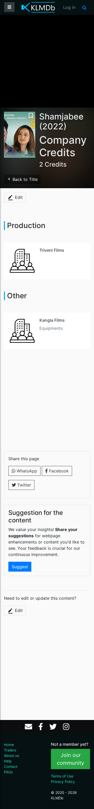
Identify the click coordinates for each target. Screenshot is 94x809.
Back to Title (24, 179)
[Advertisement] (47, 61)
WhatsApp (26, 470)
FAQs (8, 772)
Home (9, 744)
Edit (18, 197)
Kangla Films (52, 320)
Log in (69, 7)
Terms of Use (62, 776)
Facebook (58, 470)
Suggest (20, 566)
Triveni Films (51, 250)
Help (8, 761)
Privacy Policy (63, 781)
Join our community (70, 759)
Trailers (10, 750)
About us (11, 755)
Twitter (23, 485)
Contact (10, 766)
